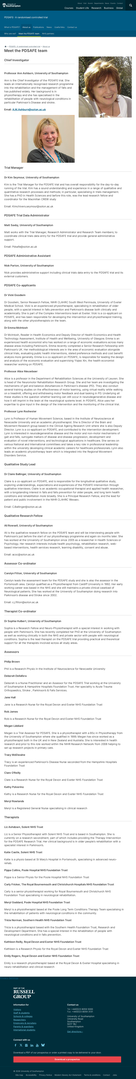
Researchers (19, 1019)
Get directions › (75, 1031)
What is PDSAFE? (12, 27)
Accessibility (31, 1075)
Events (113, 3)
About (80, 3)
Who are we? (10, 33)
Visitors (17, 1009)
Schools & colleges (22, 1016)
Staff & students (21, 1012)
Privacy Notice (45, 1075)
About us (26, 27)
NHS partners (48, 33)
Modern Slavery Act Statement (68, 1075)
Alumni (90, 3)
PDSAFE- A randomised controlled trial (26, 17)
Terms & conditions (92, 1075)
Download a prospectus (67, 1059)
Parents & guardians (23, 1026)
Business (109, 8)
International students (24, 1029)
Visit (84, 3)
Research (96, 8)
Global (119, 8)
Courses (69, 8)
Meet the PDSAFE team (29, 33)
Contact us (72, 27)
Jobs (115, 1075)
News (107, 3)
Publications (38, 27)
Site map (19, 1075)
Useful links (59, 27)
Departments (99, 3)
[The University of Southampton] (11, 5)
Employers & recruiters (24, 1023)
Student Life (82, 8)
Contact (120, 3)
